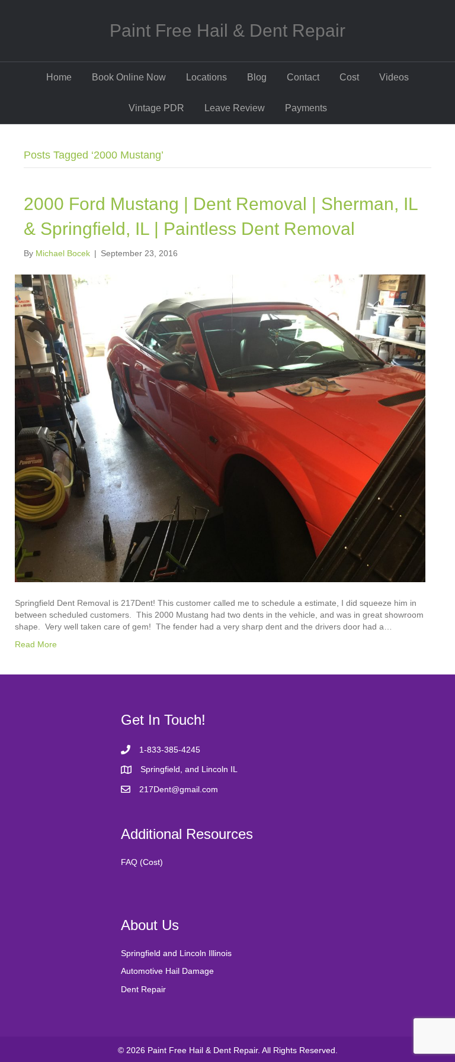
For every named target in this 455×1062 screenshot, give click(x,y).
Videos (394, 77)
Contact (303, 77)
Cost (349, 77)
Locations (206, 77)
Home (59, 77)
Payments (306, 108)
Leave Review (234, 108)
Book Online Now (129, 77)
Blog (257, 77)
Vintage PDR (156, 108)
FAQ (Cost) (142, 862)
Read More (36, 644)
